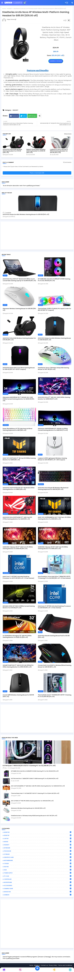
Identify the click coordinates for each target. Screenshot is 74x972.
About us (37, 965)
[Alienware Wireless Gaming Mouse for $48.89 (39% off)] (6, 810)
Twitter (24, 116)
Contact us (44, 965)
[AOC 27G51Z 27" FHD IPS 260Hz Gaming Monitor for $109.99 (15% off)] (6, 803)
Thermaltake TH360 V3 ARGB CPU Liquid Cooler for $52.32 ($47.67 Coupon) (54, 309)
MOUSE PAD (37, 892)
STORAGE (37, 854)
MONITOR (37, 832)
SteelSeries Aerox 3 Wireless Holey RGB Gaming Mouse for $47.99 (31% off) (53, 368)
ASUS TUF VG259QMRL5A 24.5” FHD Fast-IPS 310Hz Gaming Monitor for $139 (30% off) (54, 518)
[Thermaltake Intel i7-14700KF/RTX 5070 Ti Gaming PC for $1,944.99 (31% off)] (6, 796)
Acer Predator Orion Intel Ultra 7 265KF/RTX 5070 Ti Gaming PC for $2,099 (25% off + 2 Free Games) (54, 577)
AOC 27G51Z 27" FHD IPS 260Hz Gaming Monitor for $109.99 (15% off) (32, 801)
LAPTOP (37, 838)
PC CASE (37, 876)
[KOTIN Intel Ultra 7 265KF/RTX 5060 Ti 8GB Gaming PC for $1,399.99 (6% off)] (6, 781)
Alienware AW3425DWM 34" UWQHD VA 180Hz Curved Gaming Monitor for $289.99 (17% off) (53, 429)
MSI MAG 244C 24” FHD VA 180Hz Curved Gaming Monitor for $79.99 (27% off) (19, 607)
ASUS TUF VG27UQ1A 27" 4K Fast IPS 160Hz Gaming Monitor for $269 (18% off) (19, 459)
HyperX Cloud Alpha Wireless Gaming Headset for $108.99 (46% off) (35, 151)
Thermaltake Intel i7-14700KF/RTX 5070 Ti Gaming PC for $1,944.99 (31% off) (54, 695)
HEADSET (9, 8)
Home (4, 8)
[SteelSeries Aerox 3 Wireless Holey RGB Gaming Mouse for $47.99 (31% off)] (6, 818)
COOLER (37, 863)
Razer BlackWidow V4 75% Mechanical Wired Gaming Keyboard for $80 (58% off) (17, 429)
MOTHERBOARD (37, 860)
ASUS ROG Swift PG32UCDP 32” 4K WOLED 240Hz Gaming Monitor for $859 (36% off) (18, 488)
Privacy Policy (53, 965)
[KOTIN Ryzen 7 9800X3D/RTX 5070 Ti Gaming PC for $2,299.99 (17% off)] (37, 752)
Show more (67, 134)
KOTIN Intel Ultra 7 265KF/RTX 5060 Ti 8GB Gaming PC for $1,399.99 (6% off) (34, 778)
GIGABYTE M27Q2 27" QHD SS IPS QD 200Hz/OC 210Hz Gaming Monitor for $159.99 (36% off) (18, 666)
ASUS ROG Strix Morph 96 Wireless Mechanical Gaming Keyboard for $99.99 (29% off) (53, 488)
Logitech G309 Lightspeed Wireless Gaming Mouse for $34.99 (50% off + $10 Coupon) (52, 459)
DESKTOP (37, 835)
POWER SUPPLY (37, 873)
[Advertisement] (35, 102)
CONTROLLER (37, 879)
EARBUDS (37, 895)
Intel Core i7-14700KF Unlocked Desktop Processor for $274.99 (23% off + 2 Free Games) (18, 577)
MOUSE (37, 841)
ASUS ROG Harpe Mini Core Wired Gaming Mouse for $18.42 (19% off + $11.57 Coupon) (19, 368)
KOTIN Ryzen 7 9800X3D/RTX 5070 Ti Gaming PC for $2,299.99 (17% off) (29, 766)
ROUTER (37, 866)
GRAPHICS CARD (37, 857)
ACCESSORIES (37, 885)
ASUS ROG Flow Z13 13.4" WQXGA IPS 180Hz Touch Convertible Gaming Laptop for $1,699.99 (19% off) (19, 279)
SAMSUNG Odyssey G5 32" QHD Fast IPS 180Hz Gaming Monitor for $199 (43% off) (53, 547)
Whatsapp (33, 116)
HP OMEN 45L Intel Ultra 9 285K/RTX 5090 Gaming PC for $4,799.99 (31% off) (54, 279)
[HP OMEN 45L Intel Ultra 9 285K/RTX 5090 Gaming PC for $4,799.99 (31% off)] (6, 773)
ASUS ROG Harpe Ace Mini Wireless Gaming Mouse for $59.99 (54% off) (26, 214)
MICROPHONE (37, 882)
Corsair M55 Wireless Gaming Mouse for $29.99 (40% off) (18, 695)
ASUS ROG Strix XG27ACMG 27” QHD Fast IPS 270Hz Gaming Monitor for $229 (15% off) (17, 518)
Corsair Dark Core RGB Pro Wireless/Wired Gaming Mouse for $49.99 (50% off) (54, 666)
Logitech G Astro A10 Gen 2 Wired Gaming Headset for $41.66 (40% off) (59, 151)
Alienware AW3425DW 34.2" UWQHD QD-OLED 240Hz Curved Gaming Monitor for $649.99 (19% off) (18, 398)
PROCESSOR (37, 851)
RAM (37, 870)
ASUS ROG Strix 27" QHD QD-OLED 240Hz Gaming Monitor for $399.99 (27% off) (54, 398)
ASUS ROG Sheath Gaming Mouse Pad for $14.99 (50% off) (53, 636)
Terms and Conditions (65, 965)
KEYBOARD (37, 848)
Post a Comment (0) (37, 173)
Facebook (15, 116)
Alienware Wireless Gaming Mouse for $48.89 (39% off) (19, 309)
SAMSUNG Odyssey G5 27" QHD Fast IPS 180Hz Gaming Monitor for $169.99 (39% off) (18, 547)
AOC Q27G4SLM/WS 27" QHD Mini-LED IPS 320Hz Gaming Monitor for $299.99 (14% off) (38, 786)
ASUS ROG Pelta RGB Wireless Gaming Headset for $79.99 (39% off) (12, 151)
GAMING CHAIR (37, 888)
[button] (72, 3)
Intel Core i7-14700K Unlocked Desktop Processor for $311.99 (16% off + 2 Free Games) (54, 607)
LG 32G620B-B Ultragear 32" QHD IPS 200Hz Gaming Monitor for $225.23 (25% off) (17, 636)
